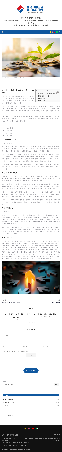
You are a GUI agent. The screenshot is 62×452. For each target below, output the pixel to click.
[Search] (59, 32)
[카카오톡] (50, 32)
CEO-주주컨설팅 (32, 399)
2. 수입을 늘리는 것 (44, 96)
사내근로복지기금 (32, 402)
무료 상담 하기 (31, 370)
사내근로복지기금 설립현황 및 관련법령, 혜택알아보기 (45, 314)
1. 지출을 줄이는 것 (44, 95)
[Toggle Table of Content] (57, 91)
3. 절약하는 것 (43, 98)
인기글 (32, 405)
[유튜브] (54, 32)
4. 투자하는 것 (43, 100)
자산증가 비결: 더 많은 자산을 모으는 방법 (48, 93)
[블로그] (57, 32)
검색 (4, 381)
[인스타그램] (52, 32)
